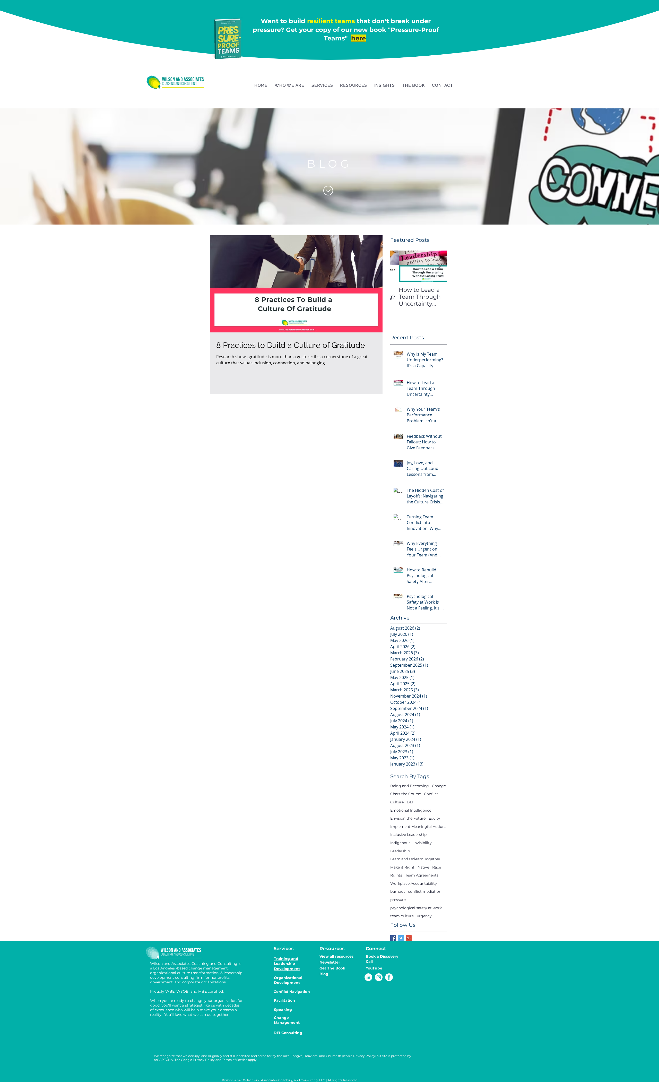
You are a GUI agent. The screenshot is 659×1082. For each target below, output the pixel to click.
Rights (396, 875)
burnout (397, 891)
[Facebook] (389, 977)
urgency (424, 916)
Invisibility (422, 842)
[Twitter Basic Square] (401, 938)
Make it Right (402, 867)
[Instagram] (379, 977)
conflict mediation (424, 891)
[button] (289, 85)
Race (436, 867)
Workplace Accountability (413, 883)
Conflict (431, 794)
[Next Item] (438, 266)
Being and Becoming (409, 786)
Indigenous (400, 842)
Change (439, 786)
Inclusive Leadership (408, 834)
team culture (402, 916)
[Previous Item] (398, 266)
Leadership (400, 851)
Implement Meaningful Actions (418, 826)
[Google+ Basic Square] (409, 938)
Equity (434, 818)
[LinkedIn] (368, 977)
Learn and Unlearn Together (415, 859)
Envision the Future (408, 818)
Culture (397, 802)
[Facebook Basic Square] (393, 938)
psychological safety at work (416, 908)
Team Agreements (421, 875)
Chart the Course (405, 794)
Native (423, 867)
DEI (410, 802)
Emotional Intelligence (410, 810)
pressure (398, 899)
